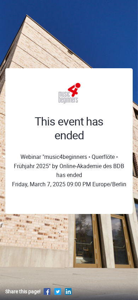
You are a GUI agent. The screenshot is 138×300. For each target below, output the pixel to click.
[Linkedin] (68, 291)
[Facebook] (47, 291)
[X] (57, 291)
